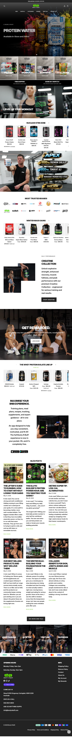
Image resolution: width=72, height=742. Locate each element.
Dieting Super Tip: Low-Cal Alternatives (58, 488)
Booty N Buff (11, 725)
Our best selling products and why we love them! (13, 565)
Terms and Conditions (43, 730)
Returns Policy (63, 669)
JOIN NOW (36, 341)
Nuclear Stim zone (36, 123)
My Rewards (62, 681)
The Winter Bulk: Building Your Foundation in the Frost (35, 565)
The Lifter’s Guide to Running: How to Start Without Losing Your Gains (13, 489)
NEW (16, 11)
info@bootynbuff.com (11, 710)
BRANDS (38, 11)
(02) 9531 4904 (9, 703)
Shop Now (9, 43)
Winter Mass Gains (36, 220)
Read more (7, 534)
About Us (61, 675)
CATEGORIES (31, 11)
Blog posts (36, 461)
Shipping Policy (63, 666)
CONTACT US (53, 11)
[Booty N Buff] (36, 6)
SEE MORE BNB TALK (36, 619)
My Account (62, 678)
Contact (60, 672)
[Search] (4, 6)
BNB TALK (45, 11)
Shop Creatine (49, 299)
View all (36, 367)
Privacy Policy (31, 730)
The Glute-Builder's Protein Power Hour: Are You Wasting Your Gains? (36, 491)
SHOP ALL (22, 11)
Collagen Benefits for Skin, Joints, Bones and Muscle (58, 565)
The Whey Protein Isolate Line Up (36, 365)
